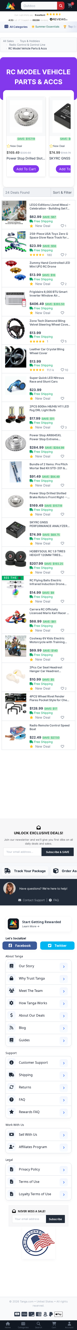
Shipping (26, 1075)
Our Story (26, 966)
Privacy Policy (29, 1169)
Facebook (23, 945)
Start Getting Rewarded (41, 922)
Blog (22, 1027)
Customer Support (33, 1062)
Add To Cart (26, 169)
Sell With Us (28, 1134)
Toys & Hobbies (30, 41)
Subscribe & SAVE (57, 852)
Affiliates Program (33, 1147)
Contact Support (34, 900)
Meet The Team (31, 990)
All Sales (8, 41)
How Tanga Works (33, 1003)
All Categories (18, 26)
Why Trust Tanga (32, 978)
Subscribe (55, 1219)
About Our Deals (32, 1015)
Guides (24, 1040)
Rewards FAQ (29, 1112)
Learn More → (30, 926)
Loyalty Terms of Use (35, 1194)
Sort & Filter (62, 192)
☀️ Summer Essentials (45, 26)
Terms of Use (29, 1181)
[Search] (60, 6)
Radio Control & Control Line (27, 44)
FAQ (56, 900)
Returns (25, 1087)
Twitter (61, 945)
